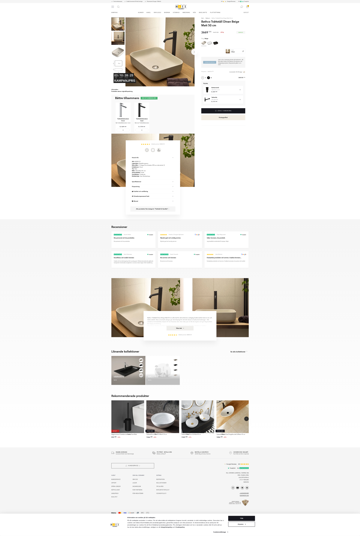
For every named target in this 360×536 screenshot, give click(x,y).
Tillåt (241, 518)
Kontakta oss (244, 495)
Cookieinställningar (219, 532)
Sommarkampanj (117, 1)
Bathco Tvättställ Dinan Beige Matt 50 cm (222, 18)
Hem (202, 18)
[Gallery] (159, 51)
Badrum (208, 18)
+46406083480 (244, 493)
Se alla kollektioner (238, 352)
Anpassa (240, 524)
